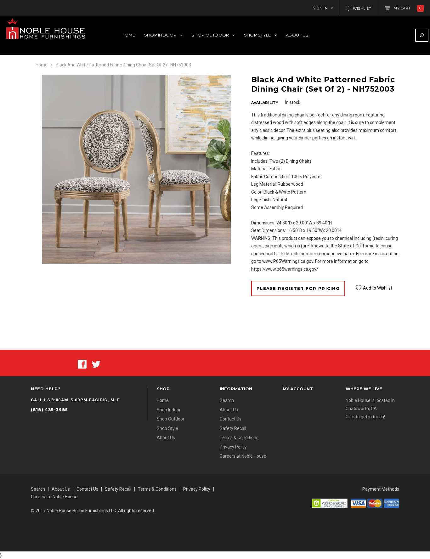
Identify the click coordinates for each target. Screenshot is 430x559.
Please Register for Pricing (298, 288)
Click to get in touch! (365, 416)
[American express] (391, 502)
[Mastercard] (374, 502)
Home (42, 64)
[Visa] (358, 502)
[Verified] (330, 502)
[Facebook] (82, 363)
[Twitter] (96, 363)
